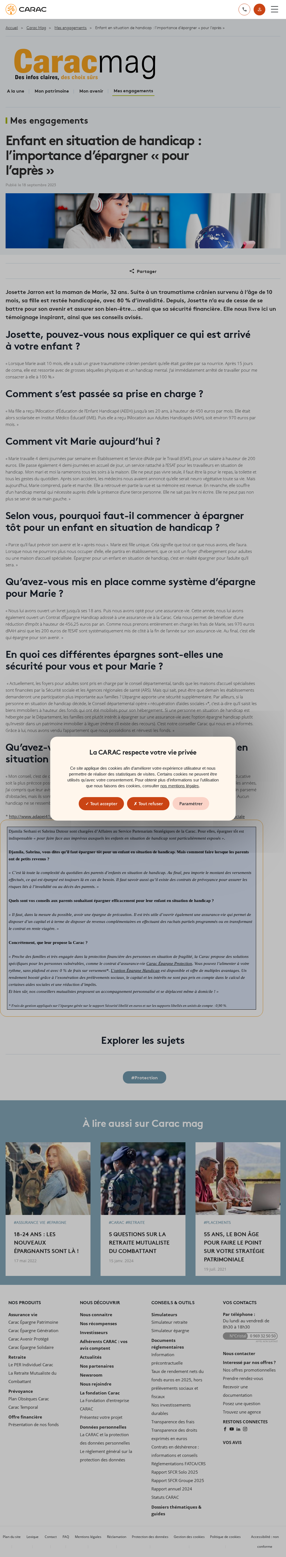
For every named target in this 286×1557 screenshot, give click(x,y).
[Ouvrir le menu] (274, 9)
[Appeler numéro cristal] (244, 9)
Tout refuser (150, 803)
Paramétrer (190, 803)
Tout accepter (103, 803)
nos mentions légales (179, 785)
